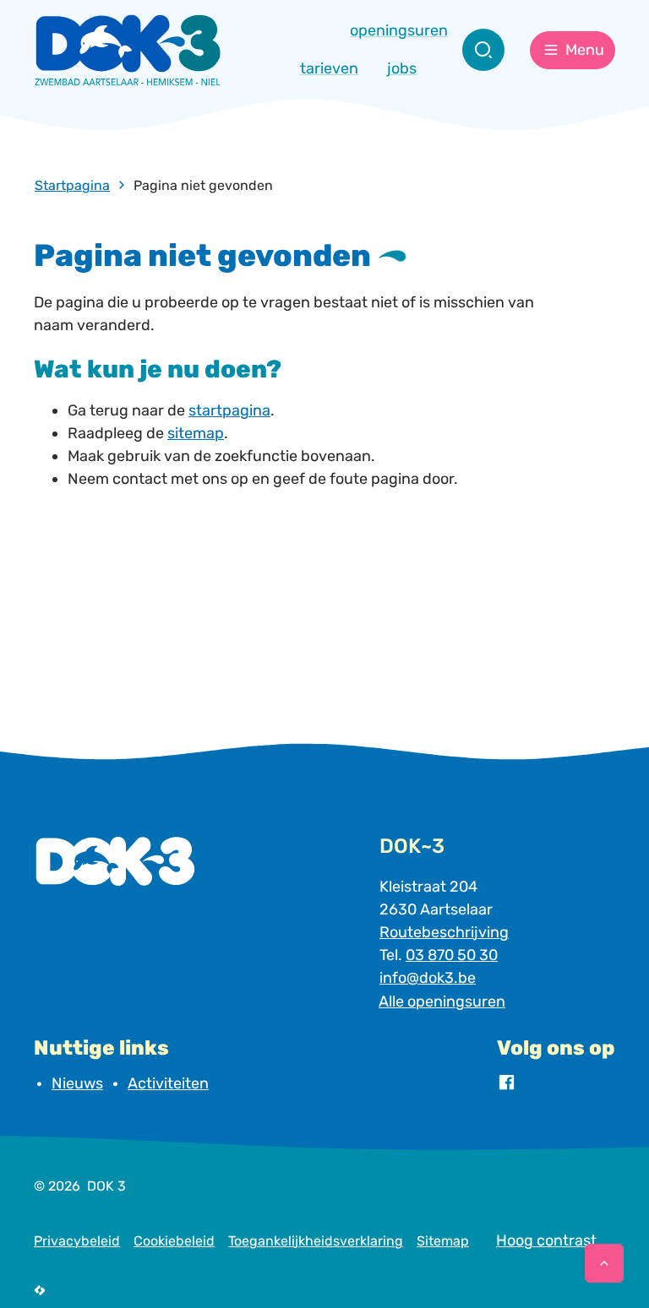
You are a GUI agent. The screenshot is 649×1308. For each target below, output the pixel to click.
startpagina (229, 410)
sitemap (195, 433)
